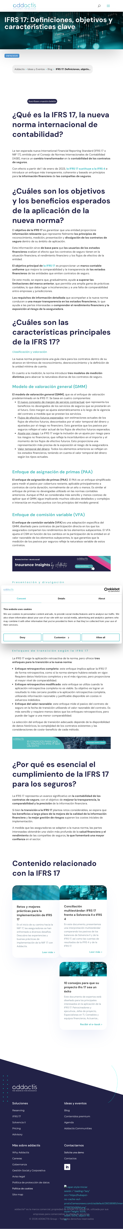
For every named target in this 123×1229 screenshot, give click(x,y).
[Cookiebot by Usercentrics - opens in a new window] (106, 590)
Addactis (20, 69)
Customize (59, 637)
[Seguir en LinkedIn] (67, 1167)
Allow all (100, 637)
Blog (50, 69)
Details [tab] (61, 598)
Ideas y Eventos (36, 69)
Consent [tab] (21, 598)
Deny (22, 637)
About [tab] (101, 598)
